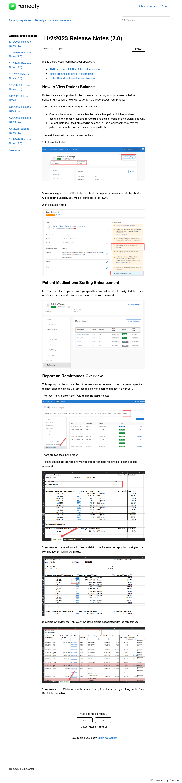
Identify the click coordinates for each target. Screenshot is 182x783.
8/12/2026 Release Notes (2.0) (20, 43)
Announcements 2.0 (62, 20)
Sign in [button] (165, 6)
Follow (138, 48)
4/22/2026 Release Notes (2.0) (20, 120)
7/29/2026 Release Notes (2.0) (20, 54)
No (103, 720)
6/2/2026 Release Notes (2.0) (19, 98)
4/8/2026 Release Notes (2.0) (19, 130)
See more (14, 150)
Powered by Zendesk (167, 780)
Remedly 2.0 (41, 20)
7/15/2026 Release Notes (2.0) (20, 65)
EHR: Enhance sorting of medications (71, 73)
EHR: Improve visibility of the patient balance (75, 69)
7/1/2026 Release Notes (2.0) (19, 76)
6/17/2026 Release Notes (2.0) (20, 87)
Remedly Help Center (20, 20)
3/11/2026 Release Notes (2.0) (20, 141)
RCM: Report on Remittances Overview (72, 78)
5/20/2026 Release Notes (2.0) (20, 109)
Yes (84, 720)
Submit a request (147, 6)
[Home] (24, 6)
